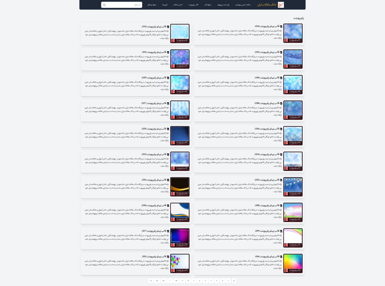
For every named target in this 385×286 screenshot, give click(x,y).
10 (176, 281)
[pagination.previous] (234, 281)
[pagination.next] (151, 281)
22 (163, 281)
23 (157, 281)
